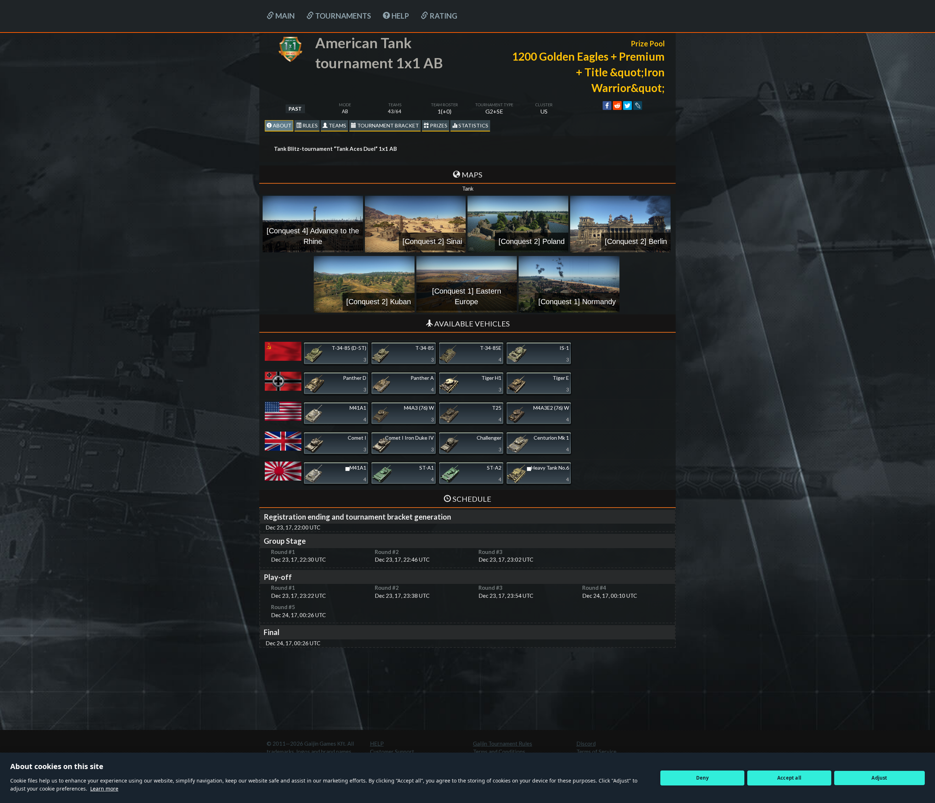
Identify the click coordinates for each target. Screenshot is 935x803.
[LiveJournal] (637, 105)
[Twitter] (627, 105)
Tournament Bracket (387, 125)
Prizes (438, 125)
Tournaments (342, 15)
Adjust (879, 778)
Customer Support (392, 751)
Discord (586, 743)
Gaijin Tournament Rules (502, 743)
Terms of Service (596, 751)
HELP (399, 15)
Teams (337, 125)
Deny (702, 778)
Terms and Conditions (499, 751)
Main (284, 15)
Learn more (104, 788)
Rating (442, 15)
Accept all (789, 778)
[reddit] (617, 105)
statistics (472, 125)
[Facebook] (607, 105)
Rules (309, 125)
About (281, 125)
